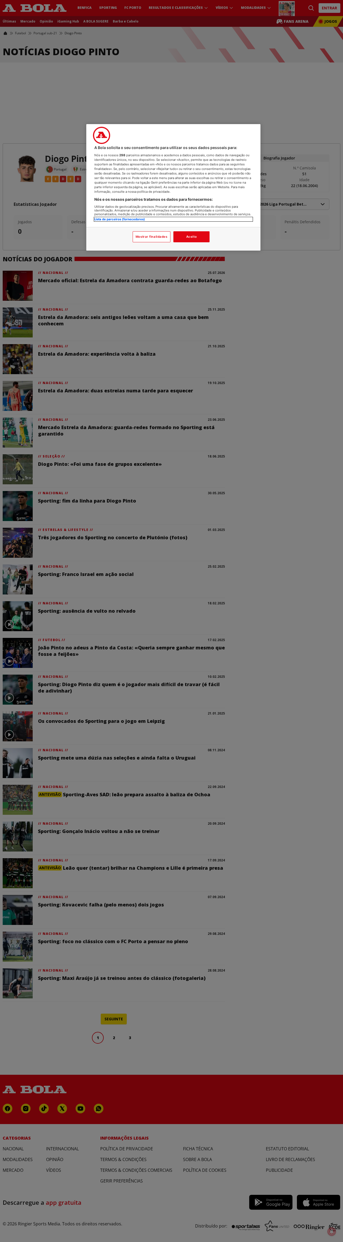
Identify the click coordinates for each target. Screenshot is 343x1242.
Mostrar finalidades (151, 237)
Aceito (191, 237)
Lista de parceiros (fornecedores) (119, 219)
